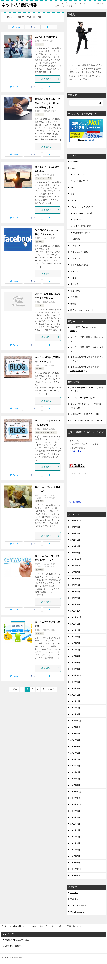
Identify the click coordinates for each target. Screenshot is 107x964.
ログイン (74, 893)
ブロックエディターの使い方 (83, 397)
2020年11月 (75, 566)
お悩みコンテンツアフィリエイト (85, 207)
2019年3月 (75, 662)
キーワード (78, 220)
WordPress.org (77, 912)
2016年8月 (75, 817)
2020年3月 (75, 598)
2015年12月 (75, 869)
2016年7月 (75, 824)
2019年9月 (75, 624)
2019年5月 (75, 650)
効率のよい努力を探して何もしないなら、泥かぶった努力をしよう (47, 103)
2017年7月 (75, 746)
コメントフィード (78, 905)
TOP (15, 926)
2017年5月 (75, 759)
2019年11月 (75, 611)
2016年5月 (75, 837)
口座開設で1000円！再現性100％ (85, 414)
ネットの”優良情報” (20, 5)
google (73, 168)
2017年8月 (75, 740)
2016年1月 (75, 862)
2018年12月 (75, 675)
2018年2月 (75, 708)
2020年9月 (75, 572)
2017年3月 (75, 772)
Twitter (73, 200)
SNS (72, 194)
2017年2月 (75, 779)
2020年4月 (75, 591)
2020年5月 (75, 585)
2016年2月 (75, 856)
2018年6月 (75, 695)
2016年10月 (75, 804)
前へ (15, 689)
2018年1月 (75, 714)
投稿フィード (76, 899)
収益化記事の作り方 (82, 232)
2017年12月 (75, 721)
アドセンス (75, 245)
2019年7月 (75, 637)
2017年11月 (75, 727)
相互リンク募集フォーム (16, 946)
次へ (50, 689)
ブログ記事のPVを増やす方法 (83, 357)
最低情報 (74, 297)
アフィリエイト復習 (43, 178)
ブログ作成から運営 (79, 265)
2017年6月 (75, 753)
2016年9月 (75, 811)
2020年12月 (75, 559)
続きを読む (46, 79)
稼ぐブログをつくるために (46, 432)
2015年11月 (75, 875)
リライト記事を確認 (82, 226)
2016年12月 (75, 792)
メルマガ (74, 278)
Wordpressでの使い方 (83, 213)
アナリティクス (80, 174)
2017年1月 (75, 785)
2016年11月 (75, 798)
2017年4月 (75, 766)
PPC (72, 187)
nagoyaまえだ (76, 370)
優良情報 (39, 242)
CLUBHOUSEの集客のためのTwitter (86, 420)
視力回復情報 (75, 502)
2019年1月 (75, 669)
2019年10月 (75, 617)
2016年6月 (75, 830)
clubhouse (75, 162)
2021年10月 (75, 520)
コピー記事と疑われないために (84, 327)
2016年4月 (75, 843)
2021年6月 (75, 533)
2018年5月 (75, 701)
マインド (39, 44)
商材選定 (77, 239)
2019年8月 (75, 630)
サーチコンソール (81, 181)
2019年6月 (75, 643)
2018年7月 (75, 688)
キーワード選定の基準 (80, 337)
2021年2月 (75, 546)
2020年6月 (75, 578)
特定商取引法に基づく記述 (17, 940)
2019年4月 (75, 656)
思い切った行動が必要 (46, 37)
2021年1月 (75, 553)
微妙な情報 (75, 291)
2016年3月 (75, 850)
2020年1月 (75, 604)
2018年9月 (75, 682)
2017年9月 (75, 733)
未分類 (73, 303)
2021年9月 (75, 527)
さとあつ (97, 347)
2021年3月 (75, 540)
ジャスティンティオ (79, 258)
